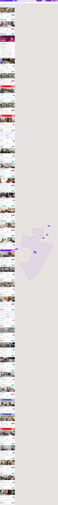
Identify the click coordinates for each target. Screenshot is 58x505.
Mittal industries (2, 302)
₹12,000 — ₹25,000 (4, 423)
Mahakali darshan (3, 318)
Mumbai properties (3, 377)
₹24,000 (2, 497)
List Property (44, 0)
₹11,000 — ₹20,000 (4, 110)
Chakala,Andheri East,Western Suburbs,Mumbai (5, 123)
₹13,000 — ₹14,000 (4, 482)
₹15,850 (2, 394)
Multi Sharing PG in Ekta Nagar (4, 54)
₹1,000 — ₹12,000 (4, 215)
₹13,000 (2, 170)
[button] (47, 234)
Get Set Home (3, 250)
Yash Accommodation (3, 93)
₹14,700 (2, 274)
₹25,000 (2, 467)
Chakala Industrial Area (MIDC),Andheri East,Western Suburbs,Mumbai (7, 466)
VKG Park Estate (2, 94)
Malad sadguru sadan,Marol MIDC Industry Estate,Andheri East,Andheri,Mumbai (8, 481)
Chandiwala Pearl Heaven (3, 422)
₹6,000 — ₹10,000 (4, 185)
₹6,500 (2, 200)
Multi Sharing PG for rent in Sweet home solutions (6, 13)
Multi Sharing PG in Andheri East (4, 55)
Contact (13, 19)
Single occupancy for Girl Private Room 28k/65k (6, 287)
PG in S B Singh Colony (9, 53)
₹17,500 (2, 95)
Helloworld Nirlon (3, 228)
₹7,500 (2, 29)
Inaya (3, 487)
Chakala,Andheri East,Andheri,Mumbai (8, 94)
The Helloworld (4, 235)
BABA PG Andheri (3, 257)
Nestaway (3, 399)
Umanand (2, 183)
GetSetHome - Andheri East (4, 243)
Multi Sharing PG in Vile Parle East (10, 55)
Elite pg (1, 480)
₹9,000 (2, 335)
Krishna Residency (2, 378)
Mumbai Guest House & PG (4, 198)
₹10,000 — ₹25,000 (4, 259)
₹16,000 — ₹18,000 (4, 66)
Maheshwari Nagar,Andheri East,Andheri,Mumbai (9, 378)
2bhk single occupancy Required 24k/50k (5, 495)
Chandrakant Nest (3, 392)
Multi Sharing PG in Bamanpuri (4, 53)
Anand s (2, 139)
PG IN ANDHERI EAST (3, 213)
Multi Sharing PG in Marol (9, 54)
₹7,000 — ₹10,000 (4, 304)
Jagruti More (3, 294)
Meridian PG (3, 86)
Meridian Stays (2, 108)
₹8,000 (2, 320)
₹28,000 (2, 289)
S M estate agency (3, 64)
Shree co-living (2, 333)
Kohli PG (2, 272)
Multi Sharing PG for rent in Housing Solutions (6, 27)
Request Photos (7, 137)
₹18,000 (2, 230)
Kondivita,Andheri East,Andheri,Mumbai (4, 169)
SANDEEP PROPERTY (4, 384)
